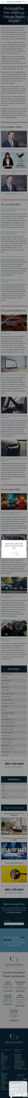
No (11, 554)
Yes (16, 554)
